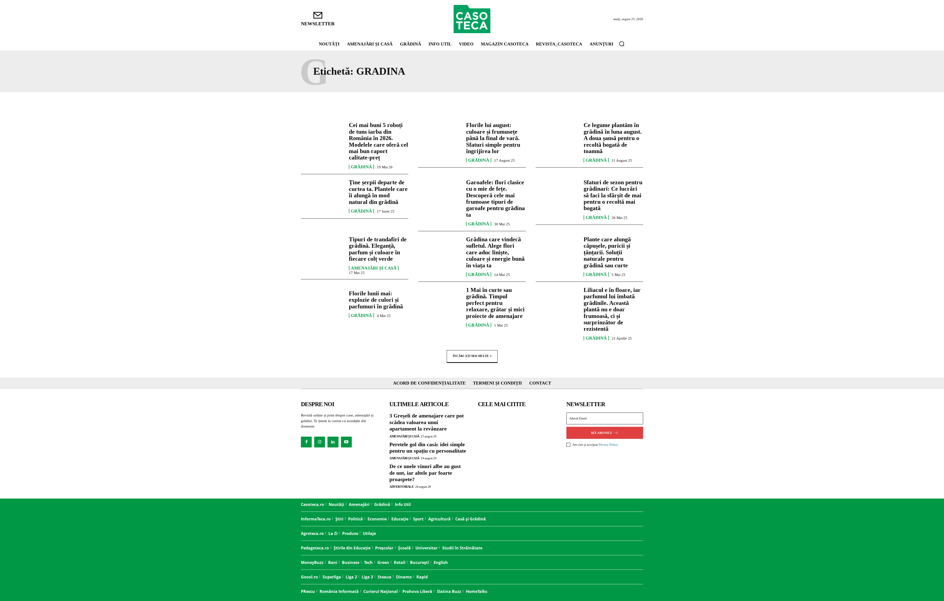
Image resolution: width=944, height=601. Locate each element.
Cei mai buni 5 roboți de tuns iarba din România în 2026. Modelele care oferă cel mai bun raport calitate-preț (378, 141)
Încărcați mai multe (471, 356)
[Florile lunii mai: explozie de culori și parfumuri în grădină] (322, 304)
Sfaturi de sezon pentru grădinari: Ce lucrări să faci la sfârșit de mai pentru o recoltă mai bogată (613, 195)
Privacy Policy (608, 444)
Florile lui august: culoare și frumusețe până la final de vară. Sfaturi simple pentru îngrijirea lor (493, 138)
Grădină (361, 167)
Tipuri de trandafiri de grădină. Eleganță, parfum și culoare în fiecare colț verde (378, 249)
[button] (622, 44)
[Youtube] (346, 442)
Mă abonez (601, 433)
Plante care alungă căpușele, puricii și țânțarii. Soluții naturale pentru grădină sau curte (607, 252)
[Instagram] (319, 442)
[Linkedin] (332, 442)
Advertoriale (401, 486)
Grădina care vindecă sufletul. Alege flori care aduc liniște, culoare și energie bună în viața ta (495, 252)
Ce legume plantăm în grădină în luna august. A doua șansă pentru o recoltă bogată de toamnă (613, 138)
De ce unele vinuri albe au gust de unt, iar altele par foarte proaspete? (425, 472)
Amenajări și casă (374, 268)
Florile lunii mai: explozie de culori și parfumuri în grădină (376, 300)
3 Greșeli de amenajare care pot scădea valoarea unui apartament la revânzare (426, 422)
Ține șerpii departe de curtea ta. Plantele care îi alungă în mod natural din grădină (378, 192)
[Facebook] (306, 442)
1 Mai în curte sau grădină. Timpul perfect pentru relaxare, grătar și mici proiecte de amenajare (495, 303)
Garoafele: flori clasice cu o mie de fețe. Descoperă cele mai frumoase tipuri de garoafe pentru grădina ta (495, 198)
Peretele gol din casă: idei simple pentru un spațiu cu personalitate (427, 447)
